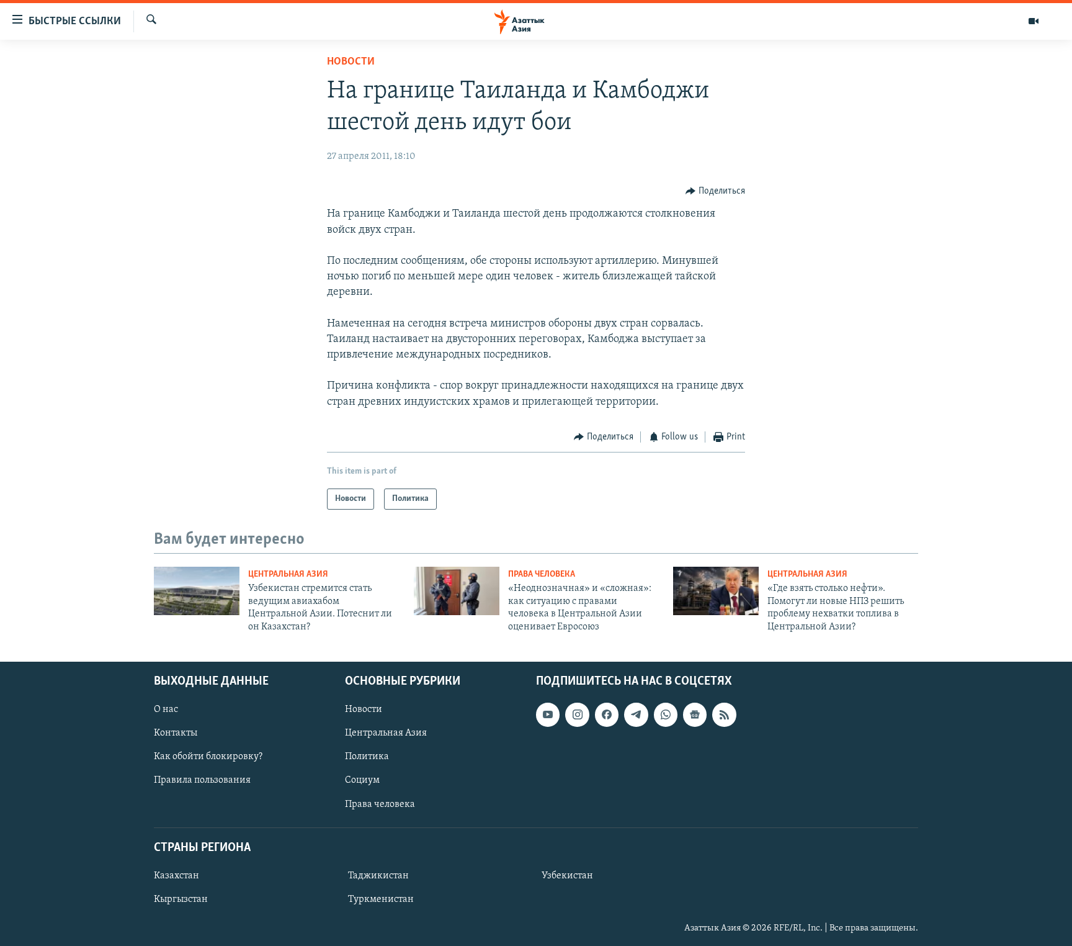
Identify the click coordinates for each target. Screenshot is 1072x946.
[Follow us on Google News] (695, 714)
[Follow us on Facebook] (607, 714)
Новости (351, 62)
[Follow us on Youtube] (548, 714)
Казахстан (176, 876)
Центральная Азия (288, 574)
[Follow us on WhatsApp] (665, 714)
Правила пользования (202, 780)
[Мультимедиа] (1033, 21)
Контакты (175, 733)
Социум (362, 780)
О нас (166, 709)
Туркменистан (381, 899)
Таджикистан (378, 876)
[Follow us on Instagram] (577, 714)
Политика (367, 757)
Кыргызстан (181, 899)
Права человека (541, 574)
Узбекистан (567, 876)
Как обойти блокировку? (208, 757)
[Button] (715, 191)
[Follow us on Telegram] (636, 714)
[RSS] (724, 714)
